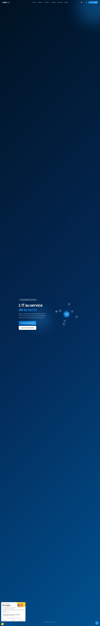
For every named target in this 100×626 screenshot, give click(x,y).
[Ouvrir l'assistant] (97, 623)
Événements (59, 2)
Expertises (40, 2)
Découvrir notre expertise (27, 327)
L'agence (34, 2)
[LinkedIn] (86, 2)
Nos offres (47, 2)
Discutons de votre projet (27, 323)
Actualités (54, 2)
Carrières (66, 2)
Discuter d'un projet (93, 2)
